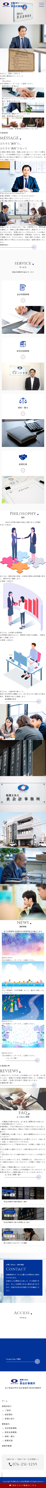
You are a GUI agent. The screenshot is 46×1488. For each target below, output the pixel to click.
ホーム (5, 1401)
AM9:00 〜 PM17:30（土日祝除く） (23, 1462)
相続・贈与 (10, 1436)
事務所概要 (7, 1445)
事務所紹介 (7, 1406)
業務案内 (6, 1424)
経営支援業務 (11, 1432)
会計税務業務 (11, 1428)
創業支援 (9, 1440)
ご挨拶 (8, 1410)
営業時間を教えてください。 (13, 1124)
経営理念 (9, 1414)
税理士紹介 (10, 1418)
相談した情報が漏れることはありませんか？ (19, 1167)
